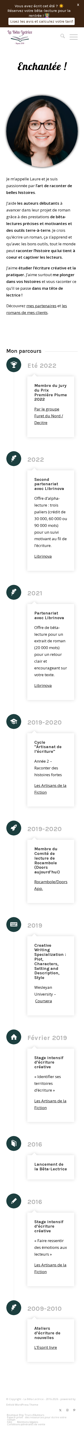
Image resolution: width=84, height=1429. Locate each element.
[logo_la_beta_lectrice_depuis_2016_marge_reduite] (34, 36)
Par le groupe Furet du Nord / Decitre (48, 415)
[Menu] (71, 36)
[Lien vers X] (60, 1410)
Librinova (43, 556)
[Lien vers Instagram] (67, 1410)
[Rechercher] (60, 36)
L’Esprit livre (45, 1347)
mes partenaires (41, 305)
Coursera (43, 1001)
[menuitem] (60, 36)
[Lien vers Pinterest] (74, 1410)
